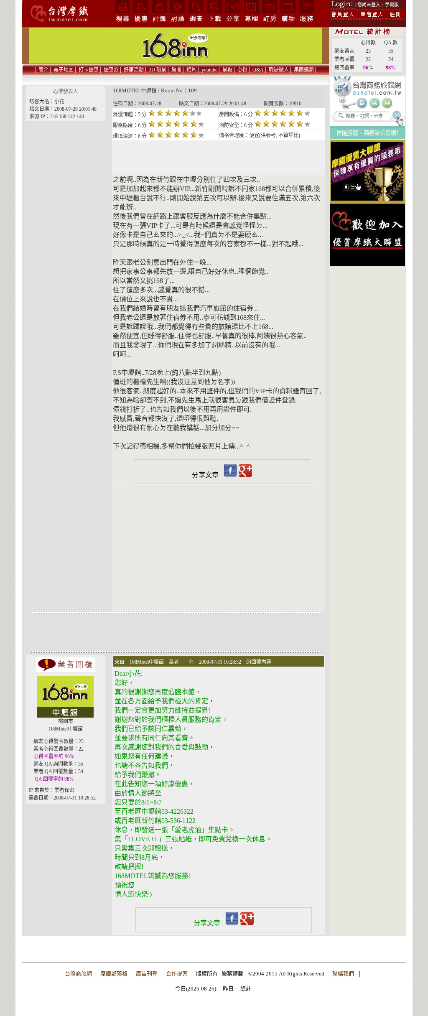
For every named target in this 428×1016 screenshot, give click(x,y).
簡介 (43, 70)
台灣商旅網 (78, 973)
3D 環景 (157, 70)
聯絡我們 (343, 973)
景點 (227, 70)
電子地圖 (64, 70)
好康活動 (134, 70)
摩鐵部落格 (113, 973)
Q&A (258, 70)
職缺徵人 (279, 70)
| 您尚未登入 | (368, 4)
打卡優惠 (89, 70)
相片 (191, 70)
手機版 (392, 4)
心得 (242, 70)
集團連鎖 (304, 70)
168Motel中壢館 (65, 729)
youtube (209, 70)
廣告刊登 (147, 973)
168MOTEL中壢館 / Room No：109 (155, 90)
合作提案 (177, 973)
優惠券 (111, 70)
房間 (176, 70)
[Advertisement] (367, 304)
